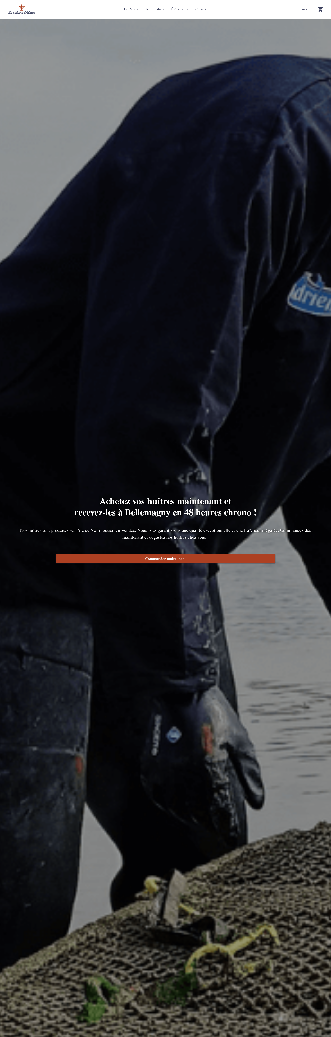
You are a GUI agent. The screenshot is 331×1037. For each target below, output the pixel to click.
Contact (200, 9)
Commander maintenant (165, 558)
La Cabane (131, 9)
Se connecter (302, 9)
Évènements (179, 9)
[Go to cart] (320, 9)
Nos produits (155, 9)
